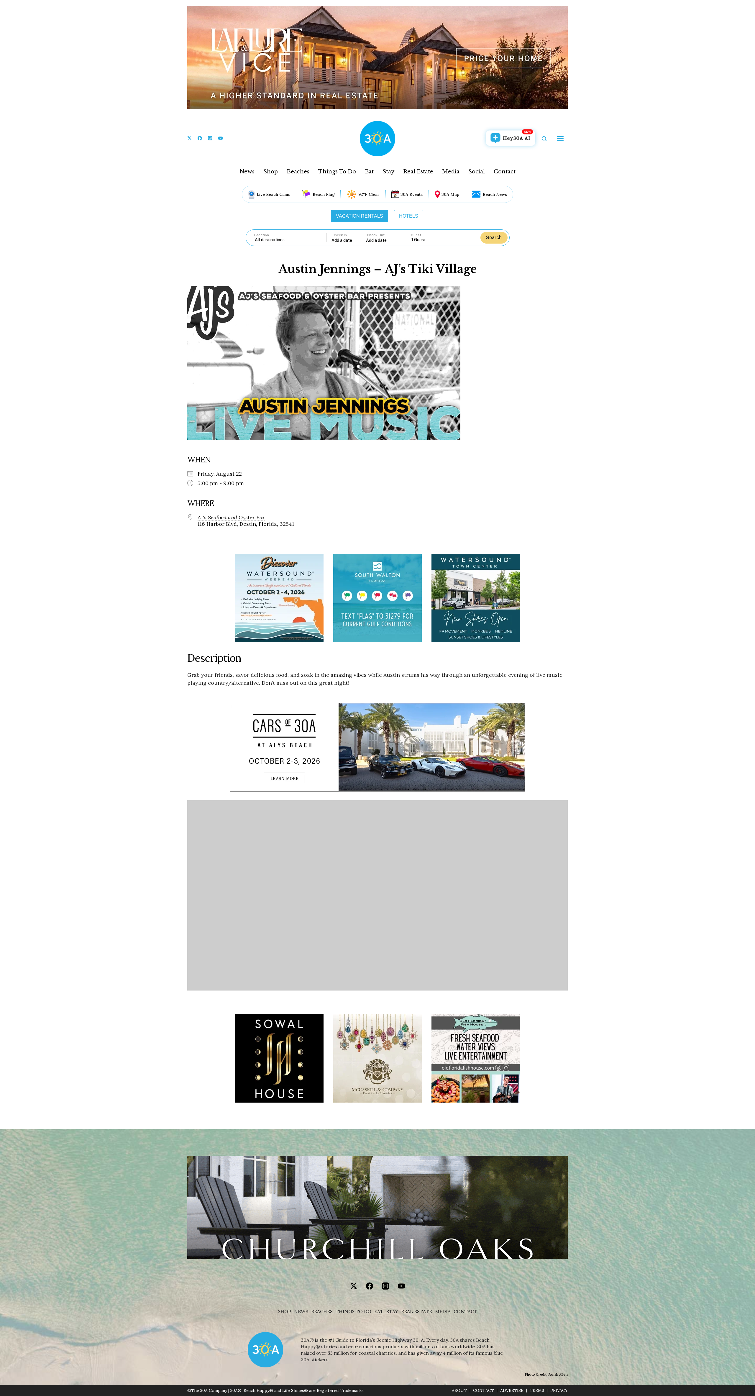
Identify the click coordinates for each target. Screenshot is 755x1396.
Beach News (495, 194)
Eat (369, 171)
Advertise (511, 1390)
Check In (339, 235)
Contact (505, 171)
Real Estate (418, 171)
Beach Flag (324, 194)
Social (476, 171)
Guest (416, 235)
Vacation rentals (359, 216)
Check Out (376, 235)
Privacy (559, 1390)
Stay (388, 171)
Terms (537, 1390)
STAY (392, 1311)
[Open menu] (560, 138)
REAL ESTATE (416, 1311)
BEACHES (322, 1311)
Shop (270, 171)
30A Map (450, 194)
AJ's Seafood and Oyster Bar (231, 517)
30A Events (412, 194)
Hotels (408, 216)
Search (494, 237)
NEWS (301, 1311)
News (247, 171)
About (459, 1390)
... (349, 240)
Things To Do (337, 171)
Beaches (298, 171)
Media (450, 171)
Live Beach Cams (273, 194)
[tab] (359, 216)
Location (261, 235)
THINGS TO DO (353, 1311)
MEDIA (443, 1311)
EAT (378, 1311)
